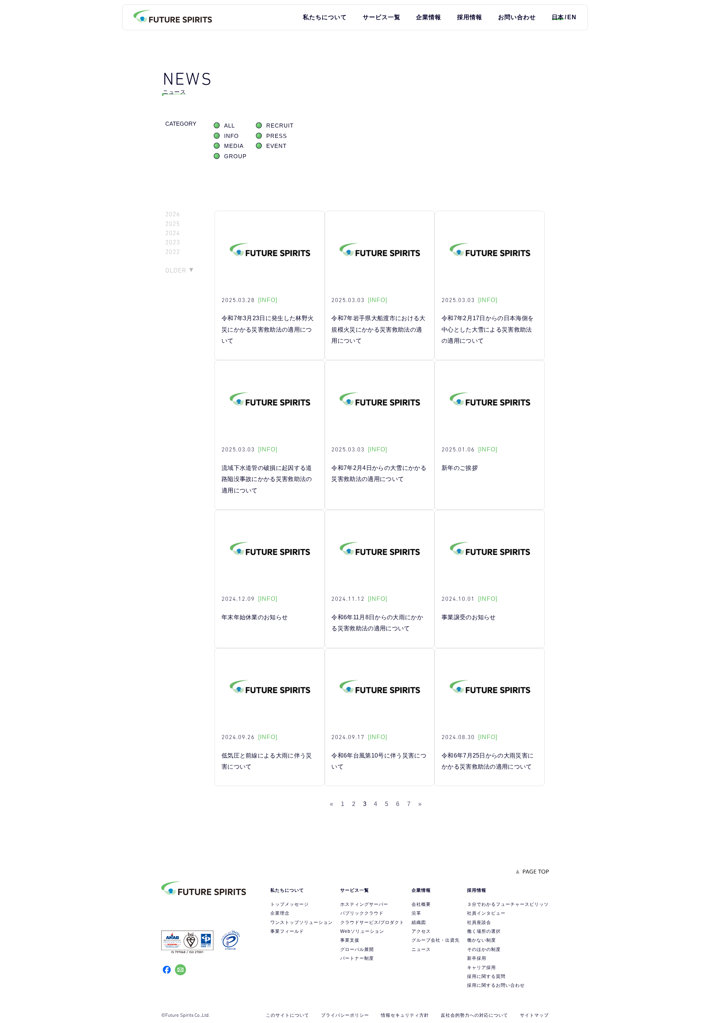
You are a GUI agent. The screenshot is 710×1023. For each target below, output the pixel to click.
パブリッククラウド (361, 913)
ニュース (421, 949)
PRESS (276, 136)
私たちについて (325, 17)
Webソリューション (362, 931)
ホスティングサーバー (364, 904)
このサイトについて (287, 1015)
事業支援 (349, 940)
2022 (172, 251)
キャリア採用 (481, 967)
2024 (172, 233)
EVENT (276, 146)
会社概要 (421, 904)
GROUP (235, 156)
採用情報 (469, 17)
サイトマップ (534, 1015)
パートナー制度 (357, 958)
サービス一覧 (381, 17)
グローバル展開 (357, 949)
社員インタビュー (486, 913)
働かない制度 (481, 940)
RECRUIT (280, 126)
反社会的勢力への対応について (474, 1015)
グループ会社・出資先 (436, 940)
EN (572, 17)
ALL (229, 126)
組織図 (419, 922)
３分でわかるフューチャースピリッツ (508, 904)
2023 (172, 242)
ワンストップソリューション (301, 922)
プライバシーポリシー (345, 1015)
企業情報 (428, 17)
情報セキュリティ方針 (405, 1015)
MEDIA (234, 146)
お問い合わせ (517, 17)
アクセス (421, 931)
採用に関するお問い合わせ (496, 985)
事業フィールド (287, 931)
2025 (172, 223)
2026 (172, 214)
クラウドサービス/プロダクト (372, 922)
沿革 (416, 913)
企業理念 (280, 913)
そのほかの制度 (484, 949)
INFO (231, 136)
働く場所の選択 (484, 931)
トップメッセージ (289, 904)
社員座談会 (479, 922)
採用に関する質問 (486, 976)
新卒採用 (476, 958)
